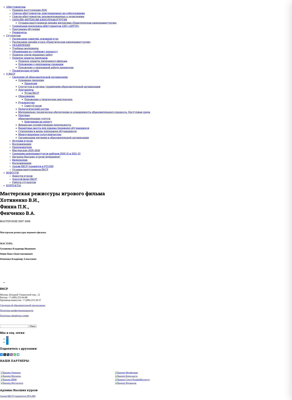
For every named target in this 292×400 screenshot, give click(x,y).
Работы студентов (24, 182)
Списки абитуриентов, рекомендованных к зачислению (48, 16)
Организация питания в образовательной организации (53, 137)
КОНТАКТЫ (13, 185)
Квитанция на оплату (38, 121)
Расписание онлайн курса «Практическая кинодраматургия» (51, 41)
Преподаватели (22, 147)
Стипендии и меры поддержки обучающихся (47, 131)
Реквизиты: (19, 32)
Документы (26, 89)
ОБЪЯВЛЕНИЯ (21, 45)
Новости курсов (22, 175)
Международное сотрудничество (39, 134)
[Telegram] (18, 354)
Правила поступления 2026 (29, 10)
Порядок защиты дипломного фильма (42, 61)
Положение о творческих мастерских (48, 99)
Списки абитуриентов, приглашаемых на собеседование (48, 13)
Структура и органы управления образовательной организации (59, 86)
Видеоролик (20, 159)
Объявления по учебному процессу (35, 51)
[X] (4, 354)
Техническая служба (25, 70)
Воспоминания (21, 143)
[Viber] (11, 354)
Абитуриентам (16, 6)
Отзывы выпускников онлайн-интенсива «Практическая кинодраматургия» (67, 22)
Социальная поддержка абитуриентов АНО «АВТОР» (45, 25)
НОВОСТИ (12, 172)
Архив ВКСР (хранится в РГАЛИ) (33, 166)
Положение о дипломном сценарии (40, 64)
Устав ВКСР (31, 92)
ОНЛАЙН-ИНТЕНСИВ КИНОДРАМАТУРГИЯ (39, 19)
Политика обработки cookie (14, 315)
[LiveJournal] (8, 354)
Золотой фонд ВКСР (24, 179)
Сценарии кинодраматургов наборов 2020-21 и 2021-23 (46, 153)
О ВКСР (10, 73)
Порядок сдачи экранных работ (32, 54)
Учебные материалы (25, 48)
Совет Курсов (33, 105)
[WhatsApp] (14, 354)
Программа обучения (26, 29)
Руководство (26, 102)
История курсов (22, 140)
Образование (26, 96)
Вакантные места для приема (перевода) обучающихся (53, 128)
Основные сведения (31, 80)
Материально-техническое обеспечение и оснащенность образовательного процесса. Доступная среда (84, 112)
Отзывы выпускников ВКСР (30, 169)
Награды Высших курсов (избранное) (36, 156)
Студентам (13, 35)
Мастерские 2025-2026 (26, 150)
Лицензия (30, 83)
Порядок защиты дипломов (30, 57)
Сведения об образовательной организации (40, 77)
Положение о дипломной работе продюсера (45, 67)
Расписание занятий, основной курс (35, 38)
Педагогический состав (33, 108)
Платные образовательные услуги (34, 117)
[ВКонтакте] (1, 354)
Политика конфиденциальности (16, 310)
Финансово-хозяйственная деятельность (44, 124)
